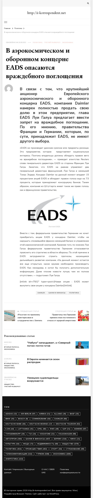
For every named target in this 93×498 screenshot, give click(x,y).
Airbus (44, 414)
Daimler (41, 293)
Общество (9, 366)
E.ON (9, 429)
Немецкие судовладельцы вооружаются (42, 379)
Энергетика (14, 459)
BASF (74, 414)
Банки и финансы (57, 293)
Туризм (42, 454)
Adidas (11, 414)
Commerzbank (41, 419)
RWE (54, 429)
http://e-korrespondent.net (46, 12)
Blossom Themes (24, 494)
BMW (10, 419)
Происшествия (36, 449)
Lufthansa (26, 429)
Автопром (13, 439)
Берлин (60, 439)
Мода (28, 444)
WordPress (54, 494)
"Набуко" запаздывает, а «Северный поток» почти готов (48, 344)
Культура (12, 444)
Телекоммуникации (18, 454)
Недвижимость (47, 444)
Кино (75, 439)
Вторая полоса (11, 347)
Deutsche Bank (15, 424)
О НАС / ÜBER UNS (48, 471)
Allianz (60, 414)
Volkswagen (67, 434)
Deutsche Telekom (68, 424)
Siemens (80, 429)
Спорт (56, 449)
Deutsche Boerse (40, 424)
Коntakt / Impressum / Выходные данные (19, 471)
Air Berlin (28, 414)
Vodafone (47, 434)
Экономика (67, 42)
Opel (41, 429)
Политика (37, 42)
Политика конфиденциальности (70, 471)
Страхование (75, 449)
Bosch (23, 419)
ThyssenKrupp (15, 434)
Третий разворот (52, 42)
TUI (32, 434)
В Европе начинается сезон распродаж (43, 361)
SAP (66, 429)
